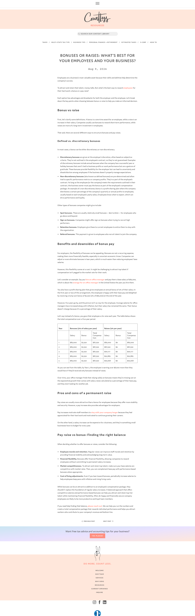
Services (99, 580)
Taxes (45, 42)
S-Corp (143, 42)
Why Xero (99, 583)
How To (153, 42)
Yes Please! (97, 538)
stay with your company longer (104, 412)
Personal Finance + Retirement (103, 42)
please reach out (95, 506)
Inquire (99, 594)
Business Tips (79, 42)
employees (128, 88)
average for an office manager (85, 282)
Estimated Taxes (128, 42)
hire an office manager (95, 279)
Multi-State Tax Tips (60, 42)
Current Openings (99, 591)
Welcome (99, 572)
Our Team (99, 576)
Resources (99, 587)
